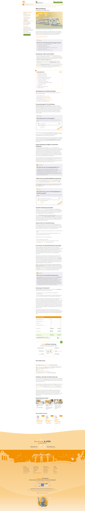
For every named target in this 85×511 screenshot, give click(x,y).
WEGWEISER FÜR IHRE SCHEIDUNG (27, 28)
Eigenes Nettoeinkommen (40, 319)
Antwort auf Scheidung (26, 469)
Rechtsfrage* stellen (46, 470)
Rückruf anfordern (46, 469)
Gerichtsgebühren (43, 268)
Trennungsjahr (42, 123)
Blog (34, 471)
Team (54, 469)
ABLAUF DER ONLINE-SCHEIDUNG (27, 32)
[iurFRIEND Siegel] (35, 484)
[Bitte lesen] (25, 3)
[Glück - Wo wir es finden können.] (47, 492)
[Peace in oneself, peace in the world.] (2, 452)
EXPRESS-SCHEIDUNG (25, 31)
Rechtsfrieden (55, 471)
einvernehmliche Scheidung (42, 209)
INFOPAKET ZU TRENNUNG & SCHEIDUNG (28, 30)
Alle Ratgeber (35, 470)
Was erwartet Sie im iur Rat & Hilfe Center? (45, 372)
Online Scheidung (50, 147)
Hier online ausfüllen (39, 422)
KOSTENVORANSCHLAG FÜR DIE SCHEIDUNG (28, 29)
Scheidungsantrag (26, 34)
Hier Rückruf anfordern (58, 422)
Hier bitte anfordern (48, 422)
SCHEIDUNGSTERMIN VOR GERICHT (27, 33)
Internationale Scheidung (26, 470)
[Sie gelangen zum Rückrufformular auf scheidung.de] (55, 418)
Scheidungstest (35, 469)
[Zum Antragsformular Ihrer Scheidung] (38, 418)
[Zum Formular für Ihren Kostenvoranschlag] (47, 418)
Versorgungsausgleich (58, 159)
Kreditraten (38, 323)
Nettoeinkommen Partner (40, 321)
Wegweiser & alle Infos (58, 3)
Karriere (55, 470)
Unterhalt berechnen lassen (27, 471)
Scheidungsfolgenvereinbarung (45, 198)
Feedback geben (45, 471)
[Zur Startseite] (39, 2)
